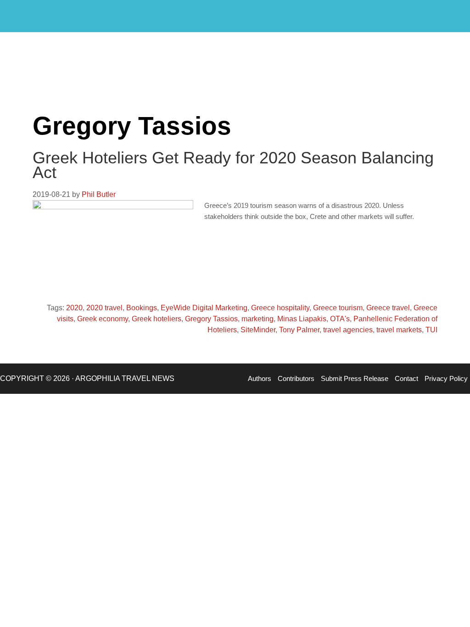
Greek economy (102, 319)
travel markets (399, 330)
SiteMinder (258, 330)
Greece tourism (338, 308)
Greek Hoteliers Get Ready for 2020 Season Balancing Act (233, 165)
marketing (257, 319)
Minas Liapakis (301, 319)
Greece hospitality (280, 308)
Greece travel (388, 308)
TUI (431, 330)
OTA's (340, 319)
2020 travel (104, 308)
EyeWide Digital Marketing (204, 308)
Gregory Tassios (211, 319)
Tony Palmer (299, 330)
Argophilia (55, 15)
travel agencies (348, 330)
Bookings (141, 308)
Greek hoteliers (156, 319)
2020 (74, 308)
